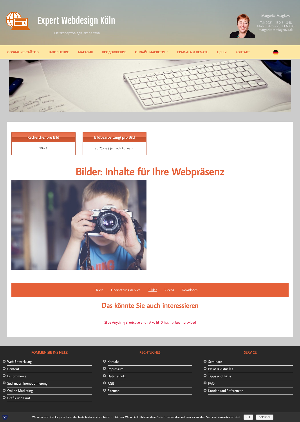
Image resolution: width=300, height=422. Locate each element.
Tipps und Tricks (219, 376)
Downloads (189, 290)
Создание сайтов (23, 52)
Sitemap (114, 390)
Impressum (115, 369)
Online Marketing (20, 390)
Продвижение (114, 52)
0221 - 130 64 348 (279, 22)
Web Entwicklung (19, 361)
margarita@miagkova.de (275, 29)
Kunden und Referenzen (225, 390)
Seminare (215, 361)
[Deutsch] (275, 54)
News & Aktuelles (220, 369)
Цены (222, 52)
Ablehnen (265, 417)
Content (13, 369)
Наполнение (58, 52)
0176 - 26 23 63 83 (281, 26)
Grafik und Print (18, 398)
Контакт (242, 52)
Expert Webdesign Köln (76, 20)
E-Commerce (16, 376)
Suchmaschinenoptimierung (27, 383)
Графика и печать (192, 52)
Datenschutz (117, 376)
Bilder (152, 290)
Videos (169, 290)
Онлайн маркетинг (151, 52)
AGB (111, 383)
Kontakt (113, 361)
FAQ (211, 383)
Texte (99, 290)
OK (248, 417)
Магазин (85, 52)
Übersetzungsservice (126, 290)
